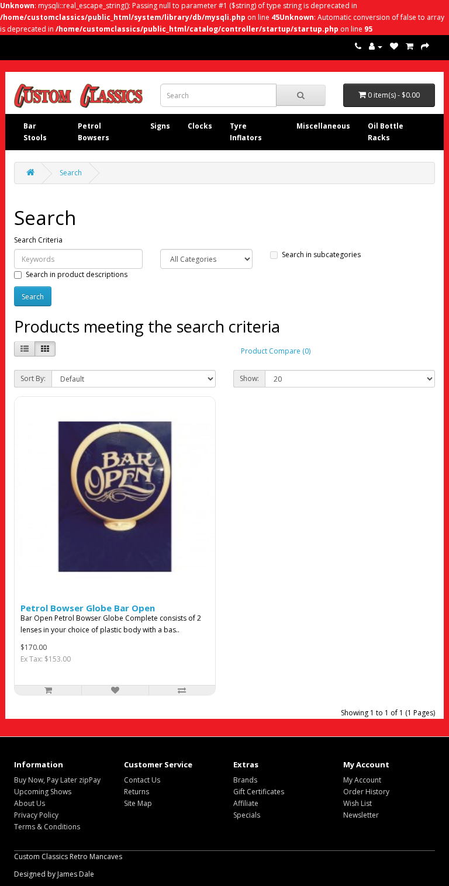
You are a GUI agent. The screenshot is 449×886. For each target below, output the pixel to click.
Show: (249, 378)
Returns (136, 792)
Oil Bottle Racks (385, 132)
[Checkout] (425, 46)
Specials (246, 815)
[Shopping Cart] (409, 46)
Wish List (357, 803)
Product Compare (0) (275, 351)
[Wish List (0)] (394, 46)
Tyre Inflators (246, 132)
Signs (160, 126)
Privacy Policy (36, 815)
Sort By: (33, 378)
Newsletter (361, 815)
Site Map (138, 803)
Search (71, 173)
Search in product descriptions (76, 274)
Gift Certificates (258, 792)
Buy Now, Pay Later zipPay (57, 780)
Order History (366, 792)
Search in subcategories (321, 254)
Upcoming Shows (42, 792)
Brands (245, 780)
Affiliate (245, 803)
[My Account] (375, 46)
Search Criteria (38, 240)
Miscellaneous (323, 126)
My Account (362, 780)
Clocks (200, 126)
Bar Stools (35, 132)
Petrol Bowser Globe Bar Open (87, 608)
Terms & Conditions (47, 827)
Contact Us (142, 780)
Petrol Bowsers (93, 132)
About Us (29, 803)
